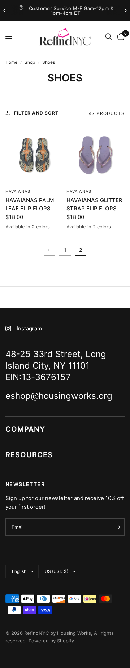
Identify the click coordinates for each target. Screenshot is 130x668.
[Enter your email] (117, 527)
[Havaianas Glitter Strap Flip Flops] (95, 155)
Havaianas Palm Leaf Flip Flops (29, 204)
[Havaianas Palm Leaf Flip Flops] (34, 155)
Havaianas (17, 191)
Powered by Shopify (51, 640)
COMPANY (25, 429)
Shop (30, 62)
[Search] (108, 37)
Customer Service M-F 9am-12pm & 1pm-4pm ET (71, 10)
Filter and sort (36, 113)
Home (11, 62)
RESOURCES (29, 454)
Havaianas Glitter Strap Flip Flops (94, 204)
